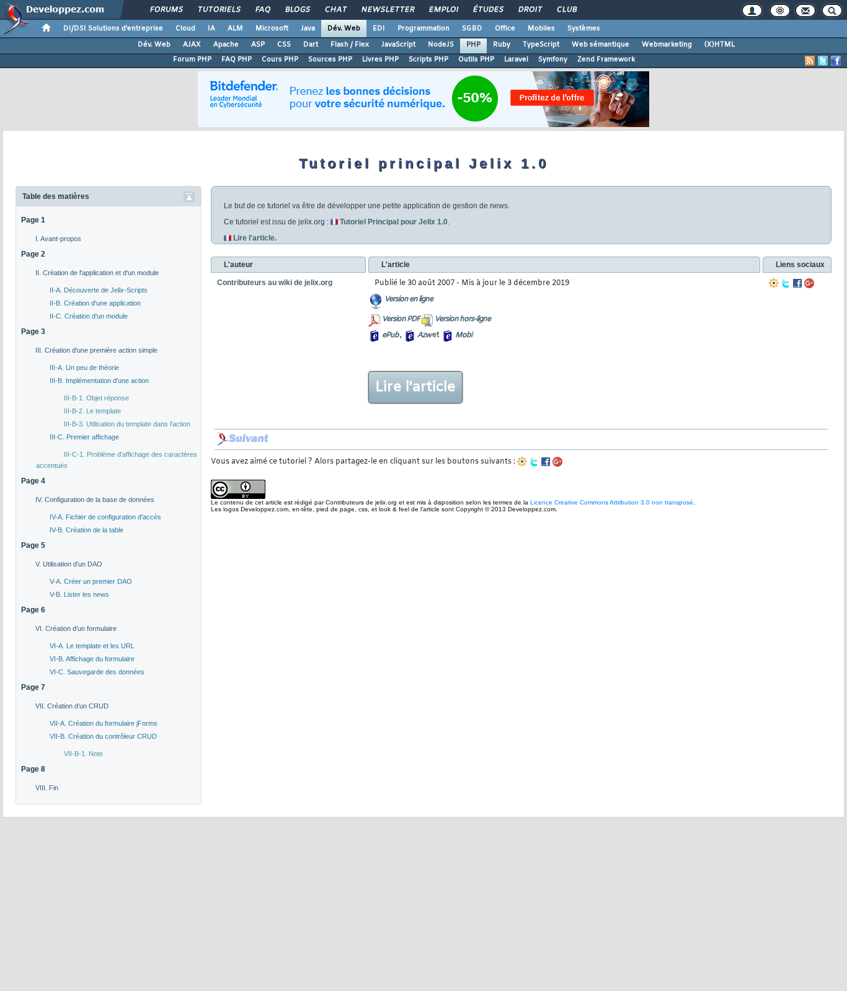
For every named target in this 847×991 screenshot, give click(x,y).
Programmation (423, 28)
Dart (310, 44)
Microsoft (271, 28)
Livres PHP (380, 59)
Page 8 (33, 769)
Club (566, 10)
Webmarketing (667, 44)
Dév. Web (343, 28)
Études (487, 10)
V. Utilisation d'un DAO (68, 564)
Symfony (552, 59)
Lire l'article (415, 387)
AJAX (192, 44)
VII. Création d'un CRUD (72, 706)
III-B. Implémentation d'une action (99, 380)
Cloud (185, 28)
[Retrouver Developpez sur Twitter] (823, 61)
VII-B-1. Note (83, 753)
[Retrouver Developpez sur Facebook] (836, 61)
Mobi (463, 335)
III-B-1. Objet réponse (96, 398)
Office (505, 28)
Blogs (297, 10)
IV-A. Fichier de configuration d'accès (105, 517)
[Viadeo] (774, 283)
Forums (166, 10)
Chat (335, 10)
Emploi (443, 10)
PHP (473, 44)
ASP (258, 44)
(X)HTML (719, 44)
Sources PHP (330, 59)
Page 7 (33, 687)
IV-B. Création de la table (86, 530)
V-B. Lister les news (79, 594)
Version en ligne (408, 299)
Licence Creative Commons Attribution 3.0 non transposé (611, 502)
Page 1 (33, 220)
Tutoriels (218, 10)
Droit (530, 10)
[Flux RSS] (810, 61)
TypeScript (541, 44)
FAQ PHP (236, 59)
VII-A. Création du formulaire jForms (103, 723)
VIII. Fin (46, 787)
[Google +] (809, 283)
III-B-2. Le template (92, 411)
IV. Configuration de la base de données (94, 499)
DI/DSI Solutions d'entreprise (113, 28)
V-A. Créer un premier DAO (91, 581)
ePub (390, 335)
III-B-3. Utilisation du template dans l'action (127, 424)
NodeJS (441, 44)
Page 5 (33, 545)
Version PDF (401, 319)
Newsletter (387, 10)
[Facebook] (797, 283)
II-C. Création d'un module (89, 316)
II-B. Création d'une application (95, 303)
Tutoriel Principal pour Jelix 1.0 (394, 222)
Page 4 (33, 481)
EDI (379, 28)
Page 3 (33, 331)
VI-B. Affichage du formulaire (92, 659)
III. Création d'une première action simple (96, 350)
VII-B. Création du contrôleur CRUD (103, 736)
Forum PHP (192, 59)
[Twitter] (786, 283)
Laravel (516, 59)
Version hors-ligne (462, 319)
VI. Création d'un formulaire (76, 628)
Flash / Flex (349, 44)
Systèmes (583, 28)
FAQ (262, 10)
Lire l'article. (255, 238)
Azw (424, 335)
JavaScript (398, 44)
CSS (284, 44)
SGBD (472, 28)
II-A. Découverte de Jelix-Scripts (99, 290)
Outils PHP (476, 59)
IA (211, 28)
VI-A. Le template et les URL (92, 646)
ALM (235, 28)
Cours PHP (280, 59)
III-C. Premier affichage (84, 437)
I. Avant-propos (58, 238)
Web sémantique (600, 44)
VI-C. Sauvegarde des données (97, 672)
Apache (226, 44)
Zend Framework (606, 59)
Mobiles (541, 28)
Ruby (501, 44)
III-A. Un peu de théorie (84, 367)
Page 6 (33, 610)
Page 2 (33, 254)
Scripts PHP (428, 59)
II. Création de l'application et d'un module (97, 272)
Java (308, 28)
